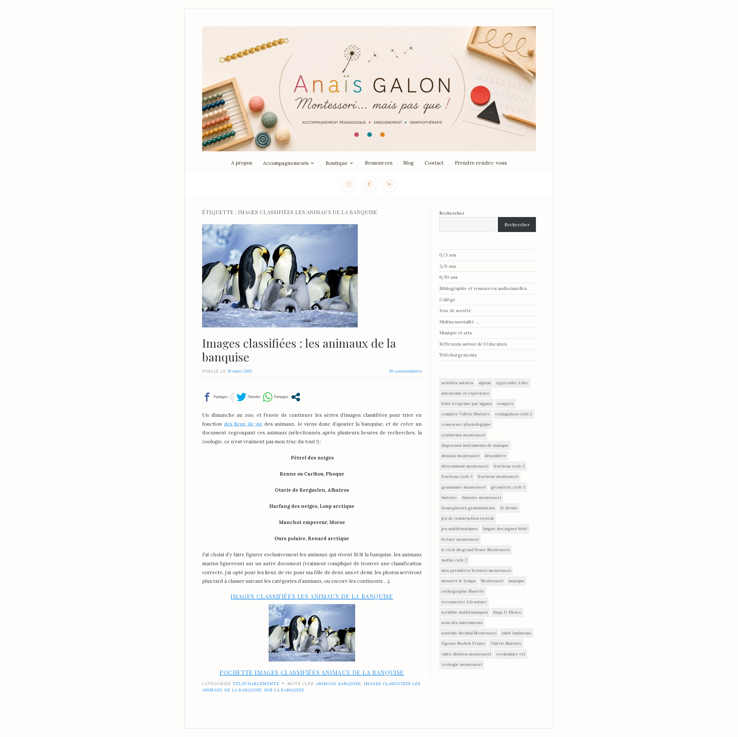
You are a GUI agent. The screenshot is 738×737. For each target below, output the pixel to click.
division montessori (460, 455)
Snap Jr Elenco (507, 612)
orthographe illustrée (462, 591)
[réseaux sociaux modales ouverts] (296, 397)
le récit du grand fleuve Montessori (475, 549)
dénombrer (495, 455)
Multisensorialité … (459, 322)
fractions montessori (498, 476)
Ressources (378, 163)
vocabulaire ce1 (510, 654)
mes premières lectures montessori (476, 570)
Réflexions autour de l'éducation (473, 344)
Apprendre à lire (512, 382)
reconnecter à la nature (464, 601)
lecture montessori (460, 539)
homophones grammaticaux (468, 507)
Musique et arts (455, 332)
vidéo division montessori (466, 654)
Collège (447, 299)
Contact (434, 163)
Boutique (337, 163)
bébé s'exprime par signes (466, 403)
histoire (449, 497)
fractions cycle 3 (456, 476)
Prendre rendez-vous (481, 163)
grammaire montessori (463, 487)
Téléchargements (256, 683)
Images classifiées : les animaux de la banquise (299, 349)
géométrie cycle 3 (508, 487)
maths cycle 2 (454, 560)
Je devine (509, 507)
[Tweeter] (248, 397)
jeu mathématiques (459, 528)
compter (505, 403)
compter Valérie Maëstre (465, 413)
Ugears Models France (463, 643)
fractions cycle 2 (509, 466)
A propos (241, 163)
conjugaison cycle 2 (513, 413)
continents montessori (463, 435)
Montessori (492, 580)
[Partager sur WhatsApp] (275, 397)
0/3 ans (447, 255)
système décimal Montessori (468, 633)
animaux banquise (338, 683)
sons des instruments (462, 622)
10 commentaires (405, 371)
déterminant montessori (464, 466)
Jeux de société (455, 310)
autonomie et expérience (465, 393)
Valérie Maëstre (506, 643)
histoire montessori (481, 497)
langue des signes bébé (505, 528)
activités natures (457, 382)
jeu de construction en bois (467, 518)
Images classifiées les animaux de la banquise (312, 596)
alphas (485, 382)
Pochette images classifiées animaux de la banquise (312, 672)
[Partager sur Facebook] (215, 397)
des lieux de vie (243, 424)
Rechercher (451, 213)
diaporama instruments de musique (475, 445)
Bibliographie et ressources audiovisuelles (483, 288)
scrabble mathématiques (464, 612)
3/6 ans (447, 266)
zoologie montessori (461, 664)
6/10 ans (448, 277)
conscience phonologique (466, 424)
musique (516, 580)
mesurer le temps (458, 580)
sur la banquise (284, 690)
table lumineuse (517, 633)
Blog (408, 163)
